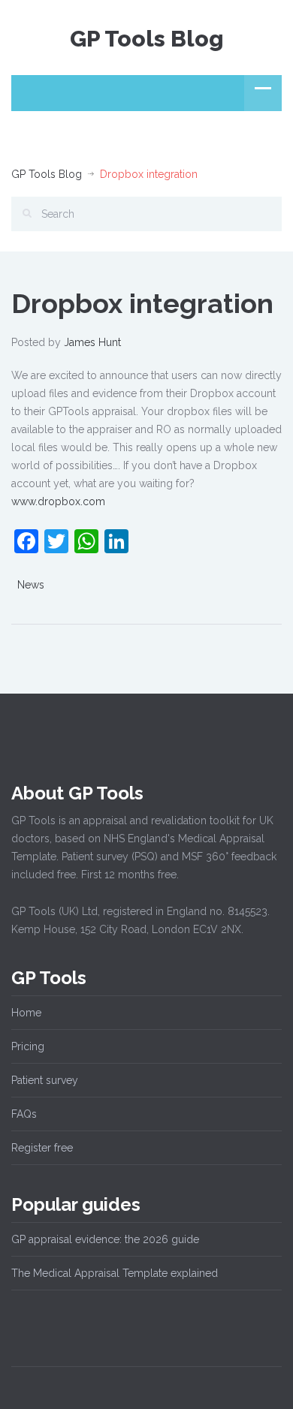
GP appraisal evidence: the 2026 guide (105, 1239)
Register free (42, 1148)
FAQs (24, 1114)
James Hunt (92, 342)
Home (26, 1013)
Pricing (27, 1046)
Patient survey (44, 1080)
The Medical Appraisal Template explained (114, 1273)
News (30, 585)
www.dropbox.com (58, 501)
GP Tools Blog (147, 39)
